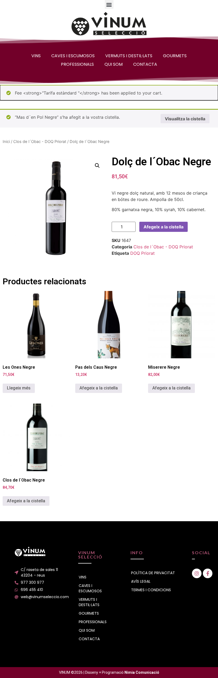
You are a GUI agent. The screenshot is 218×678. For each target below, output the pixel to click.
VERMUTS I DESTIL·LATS (128, 56)
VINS (36, 56)
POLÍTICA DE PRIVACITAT (153, 573)
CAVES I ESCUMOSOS (73, 56)
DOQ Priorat (142, 253)
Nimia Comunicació (141, 672)
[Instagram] (197, 573)
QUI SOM (113, 64)
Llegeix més (19, 388)
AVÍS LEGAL (140, 581)
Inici (6, 141)
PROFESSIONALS (77, 64)
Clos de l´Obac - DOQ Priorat (39, 141)
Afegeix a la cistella (163, 226)
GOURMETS (175, 56)
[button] (109, 4)
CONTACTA (145, 64)
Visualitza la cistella (185, 118)
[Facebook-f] (207, 573)
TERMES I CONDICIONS (151, 590)
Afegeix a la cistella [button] (98, 388)
